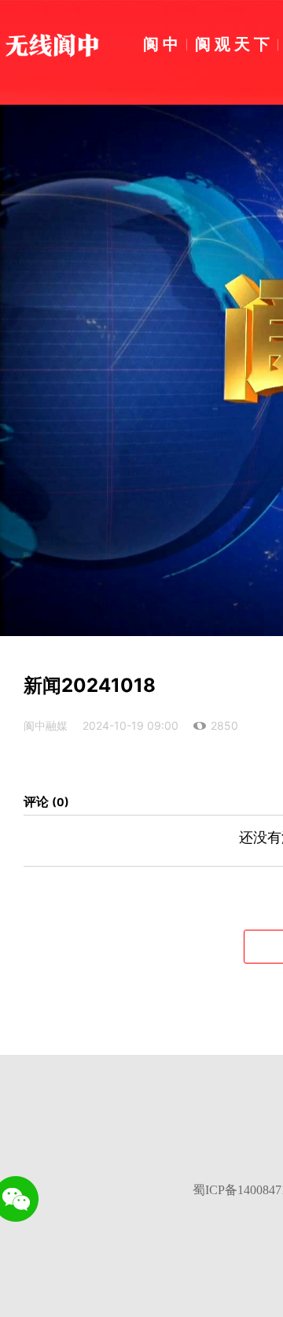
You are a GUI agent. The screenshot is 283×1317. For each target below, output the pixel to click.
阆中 (162, 43)
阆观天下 (234, 43)
